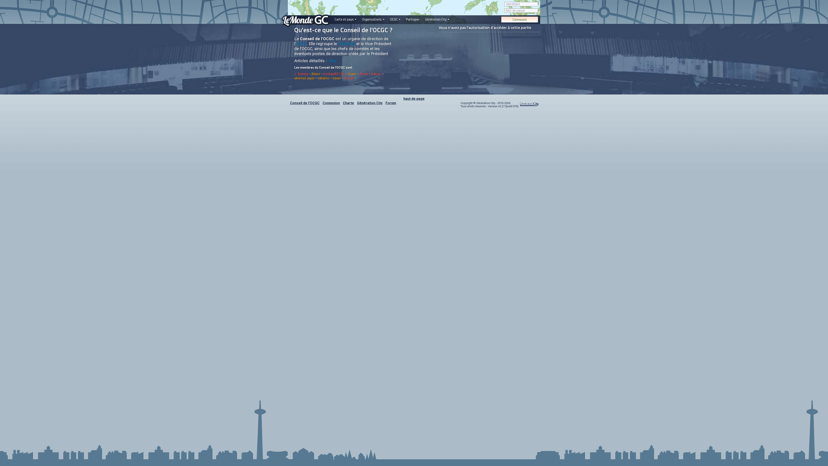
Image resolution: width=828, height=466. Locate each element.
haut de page (414, 99)
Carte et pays (344, 19)
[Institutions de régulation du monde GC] (395, 2)
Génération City (436, 19)
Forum (391, 103)
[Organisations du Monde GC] (373, 2)
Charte (348, 103)
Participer (412, 19)
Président (346, 43)
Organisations (372, 19)
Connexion (520, 19)
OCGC (394, 19)
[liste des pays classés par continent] (345, 2)
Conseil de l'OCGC (305, 103)
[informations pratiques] (412, 2)
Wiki (332, 60)
